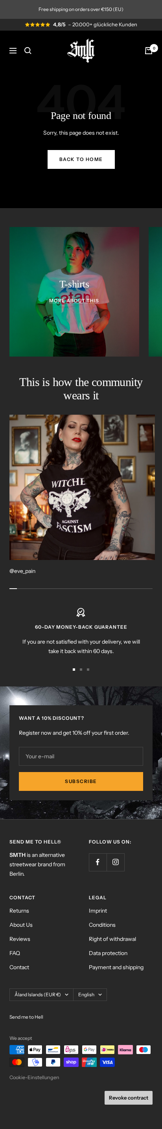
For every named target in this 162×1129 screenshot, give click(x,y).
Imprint (98, 910)
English (86, 994)
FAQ (14, 953)
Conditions (102, 924)
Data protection (108, 953)
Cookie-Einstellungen (34, 1077)
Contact (19, 967)
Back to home (81, 159)
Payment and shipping (116, 967)
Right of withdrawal (112, 938)
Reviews (19, 938)
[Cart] (149, 50)
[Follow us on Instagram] (115, 862)
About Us (21, 924)
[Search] (27, 50)
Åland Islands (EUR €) (38, 994)
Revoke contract (128, 1097)
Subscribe (81, 781)
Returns (19, 910)
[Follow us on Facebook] (98, 862)
